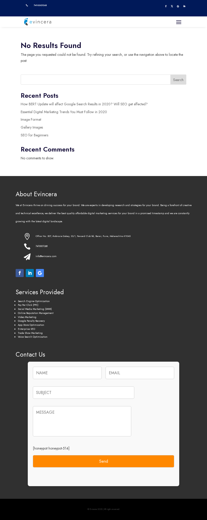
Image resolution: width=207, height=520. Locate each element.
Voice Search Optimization (32, 337)
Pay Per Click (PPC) (28, 305)
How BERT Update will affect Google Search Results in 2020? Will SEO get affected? (84, 104)
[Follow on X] (172, 6)
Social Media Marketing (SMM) (35, 309)
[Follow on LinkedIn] (184, 6)
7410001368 (41, 246)
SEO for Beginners (34, 135)
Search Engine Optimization (34, 301)
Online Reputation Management (36, 313)
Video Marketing (27, 317)
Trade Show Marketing (30, 333)
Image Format (31, 119)
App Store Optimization (31, 325)
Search (178, 79)
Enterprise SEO (26, 329)
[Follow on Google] (178, 6)
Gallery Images (32, 127)
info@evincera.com (46, 256)
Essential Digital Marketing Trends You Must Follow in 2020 (64, 111)
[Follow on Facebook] (166, 6)
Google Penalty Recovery (31, 321)
